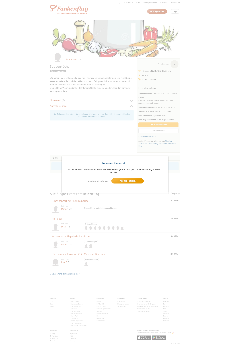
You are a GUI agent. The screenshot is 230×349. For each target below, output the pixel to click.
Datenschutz (120, 163)
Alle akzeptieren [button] (128, 181)
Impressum (107, 163)
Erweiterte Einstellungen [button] (98, 181)
